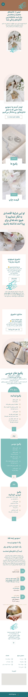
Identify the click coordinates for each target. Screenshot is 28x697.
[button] (3, 4)
